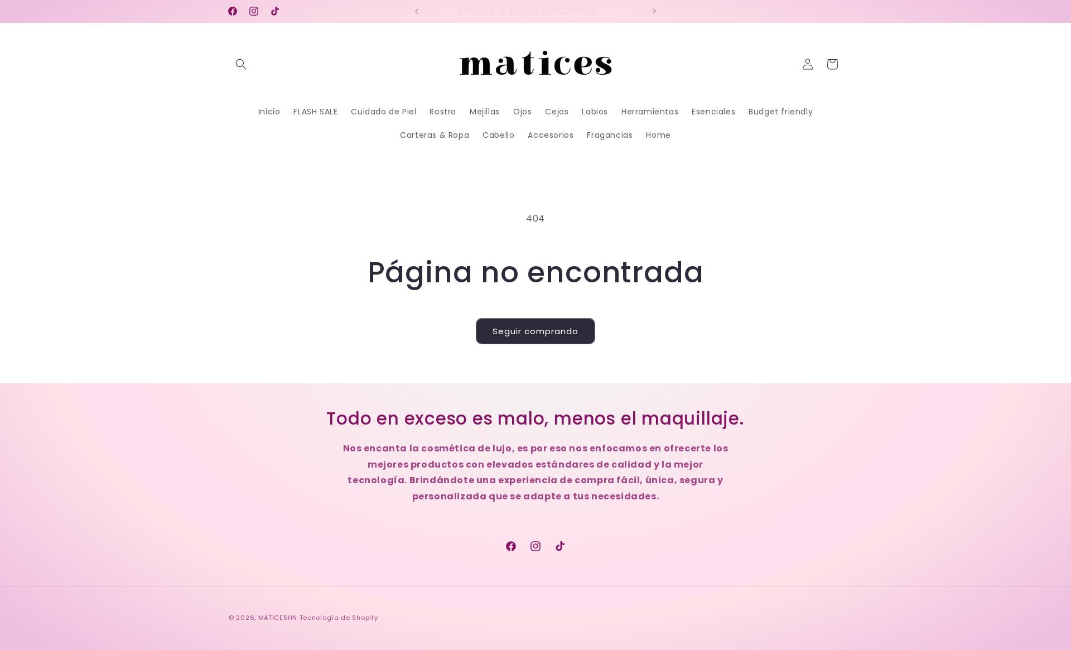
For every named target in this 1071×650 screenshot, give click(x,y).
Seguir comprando (535, 331)
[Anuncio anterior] (416, 11)
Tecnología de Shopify (339, 617)
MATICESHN (277, 617)
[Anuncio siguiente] (654, 11)
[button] (241, 64)
